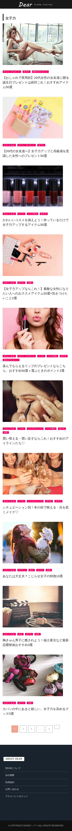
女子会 (49, 501)
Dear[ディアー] (31, 825)
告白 (31, 570)
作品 (20, 634)
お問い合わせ (12, 789)
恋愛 (30, 283)
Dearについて (13, 768)
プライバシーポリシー (16, 796)
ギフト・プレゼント (12, 72)
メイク (21, 214)
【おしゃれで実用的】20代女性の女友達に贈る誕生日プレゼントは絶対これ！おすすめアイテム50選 (36, 82)
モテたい (22, 570)
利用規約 (9, 782)
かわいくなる (9, 145)
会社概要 (9, 775)
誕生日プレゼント (40, 72)
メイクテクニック (35, 429)
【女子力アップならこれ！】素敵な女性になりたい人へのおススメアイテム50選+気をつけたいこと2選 (36, 293)
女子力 (26, 72)
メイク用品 (32, 214)
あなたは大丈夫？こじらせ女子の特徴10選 (33, 576)
